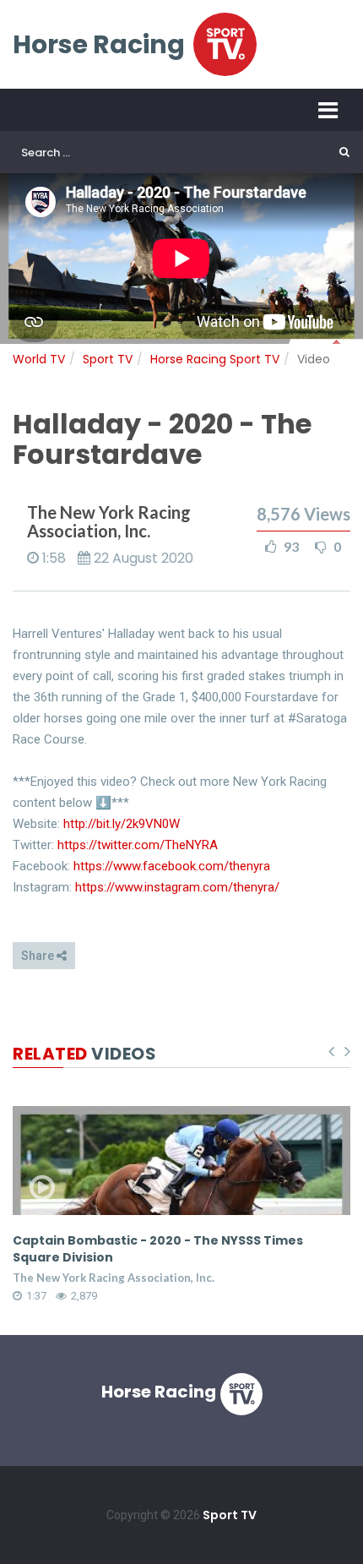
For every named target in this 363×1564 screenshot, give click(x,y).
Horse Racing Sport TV (214, 359)
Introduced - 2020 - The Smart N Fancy (141, 1240)
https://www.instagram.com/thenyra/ (177, 887)
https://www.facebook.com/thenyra (171, 866)
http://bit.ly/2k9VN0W (121, 823)
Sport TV (108, 359)
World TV (39, 359)
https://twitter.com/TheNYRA (137, 845)
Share (39, 955)
